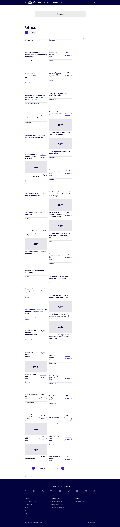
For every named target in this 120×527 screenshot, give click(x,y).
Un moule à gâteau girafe (54, 437)
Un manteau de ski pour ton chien (55, 54)
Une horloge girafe (54, 417)
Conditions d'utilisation (56, 501)
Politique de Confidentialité (57, 504)
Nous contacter (28, 517)
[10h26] (32, 2)
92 (53, 468)
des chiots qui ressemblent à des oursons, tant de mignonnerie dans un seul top (36, 233)
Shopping (55, 2)
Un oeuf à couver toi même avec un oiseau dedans (55, 172)
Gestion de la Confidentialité (57, 507)
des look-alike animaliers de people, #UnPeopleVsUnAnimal (34, 194)
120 (57, 468)
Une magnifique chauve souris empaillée (55, 74)
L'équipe (26, 507)
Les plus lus (33, 33)
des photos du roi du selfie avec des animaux (35, 252)
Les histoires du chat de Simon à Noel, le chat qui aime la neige (59, 278)
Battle (62, 2)
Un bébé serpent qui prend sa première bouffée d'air (58, 94)
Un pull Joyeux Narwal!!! (53, 356)
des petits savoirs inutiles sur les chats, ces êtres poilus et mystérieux (36, 117)
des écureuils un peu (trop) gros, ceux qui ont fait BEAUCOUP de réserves (36, 176)
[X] (43, 491)
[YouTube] (77, 491)
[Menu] (25, 2)
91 (50, 468)
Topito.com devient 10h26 (30, 501)
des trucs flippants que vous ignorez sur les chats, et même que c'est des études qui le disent (36, 54)
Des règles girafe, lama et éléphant (55, 397)
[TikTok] (68, 491)
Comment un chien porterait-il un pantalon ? (55, 114)
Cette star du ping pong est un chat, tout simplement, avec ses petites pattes (35, 291)
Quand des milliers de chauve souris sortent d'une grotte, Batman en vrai (36, 136)
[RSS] (94, 491)
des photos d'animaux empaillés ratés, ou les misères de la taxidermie (59, 316)
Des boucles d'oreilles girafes (31, 375)
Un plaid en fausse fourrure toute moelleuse (30, 417)
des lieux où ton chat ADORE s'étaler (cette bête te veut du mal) (59, 296)
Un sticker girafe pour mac (31, 396)
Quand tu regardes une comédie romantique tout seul (34, 271)
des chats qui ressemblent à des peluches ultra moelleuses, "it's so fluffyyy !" (36, 311)
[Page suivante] (62, 468)
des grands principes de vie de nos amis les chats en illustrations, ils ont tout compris (59, 194)
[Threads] (51, 491)
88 (42, 468)
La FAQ (26, 510)
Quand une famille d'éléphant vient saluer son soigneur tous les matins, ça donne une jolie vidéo (35, 97)
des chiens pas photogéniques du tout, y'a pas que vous (59, 133)
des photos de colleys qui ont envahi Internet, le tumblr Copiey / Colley (59, 235)
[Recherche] (94, 2)
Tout (26, 33)
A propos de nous (28, 504)
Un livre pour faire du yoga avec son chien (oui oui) (55, 256)
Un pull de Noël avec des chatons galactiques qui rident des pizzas (31, 333)
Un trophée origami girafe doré (54, 377)
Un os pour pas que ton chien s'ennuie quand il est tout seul (31, 156)
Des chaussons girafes (31, 458)
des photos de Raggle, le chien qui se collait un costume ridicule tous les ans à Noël (60, 337)
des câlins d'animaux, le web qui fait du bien (59, 152)
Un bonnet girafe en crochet (54, 457)
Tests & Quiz (47, 2)
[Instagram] (26, 491)
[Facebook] (34, 491)
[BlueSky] (60, 491)
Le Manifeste (27, 513)
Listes (39, 2)
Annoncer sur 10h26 (79, 501)
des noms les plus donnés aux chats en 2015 (35, 213)
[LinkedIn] (86, 491)
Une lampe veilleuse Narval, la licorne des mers (30, 75)
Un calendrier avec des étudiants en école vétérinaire (31, 354)
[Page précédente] (33, 468)
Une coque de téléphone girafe (29, 438)
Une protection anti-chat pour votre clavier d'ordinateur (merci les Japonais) (55, 215)
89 (44, 468)
